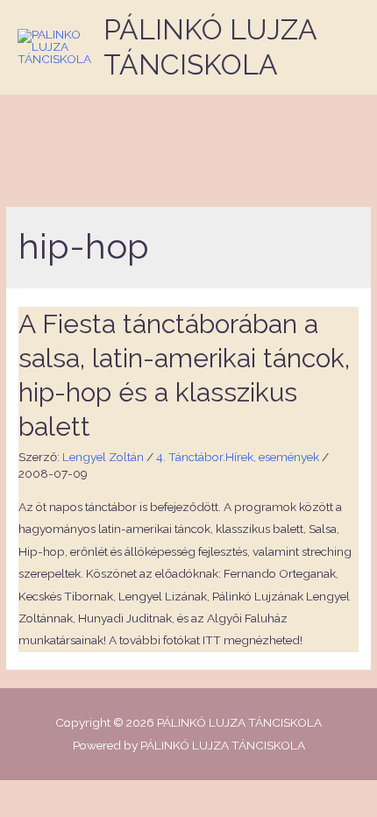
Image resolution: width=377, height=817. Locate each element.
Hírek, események (272, 457)
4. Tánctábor (189, 457)
